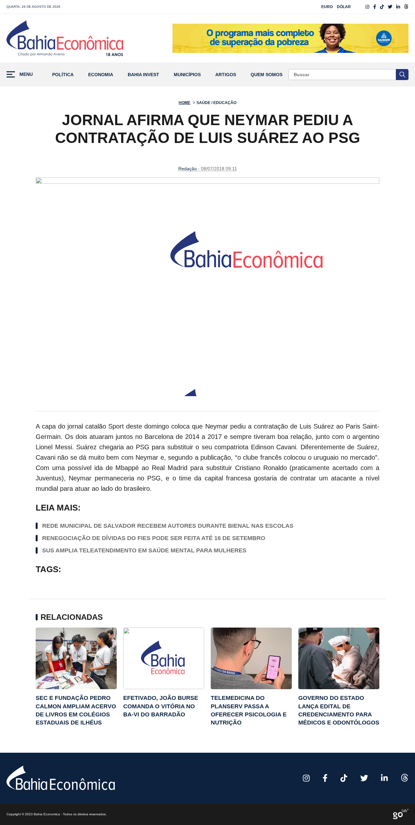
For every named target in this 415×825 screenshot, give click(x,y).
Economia (100, 74)
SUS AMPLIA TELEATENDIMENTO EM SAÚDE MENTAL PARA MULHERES (144, 550)
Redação (187, 168)
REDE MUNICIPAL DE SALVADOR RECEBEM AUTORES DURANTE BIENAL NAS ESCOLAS (167, 526)
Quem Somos (266, 74)
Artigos (225, 74)
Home (184, 102)
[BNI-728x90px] (290, 38)
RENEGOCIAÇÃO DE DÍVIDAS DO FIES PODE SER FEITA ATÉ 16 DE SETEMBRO (153, 538)
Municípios (187, 74)
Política (63, 74)
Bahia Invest (143, 74)
